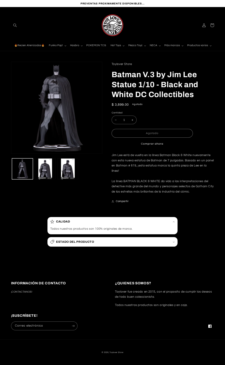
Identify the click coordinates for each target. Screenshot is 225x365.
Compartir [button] (122, 201)
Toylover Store (116, 352)
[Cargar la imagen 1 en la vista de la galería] (22, 168)
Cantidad (117, 113)
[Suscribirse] (73, 325)
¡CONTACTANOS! (21, 291)
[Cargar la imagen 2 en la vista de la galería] (45, 168)
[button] (15, 25)
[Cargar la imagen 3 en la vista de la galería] (67, 168)
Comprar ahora (152, 143)
